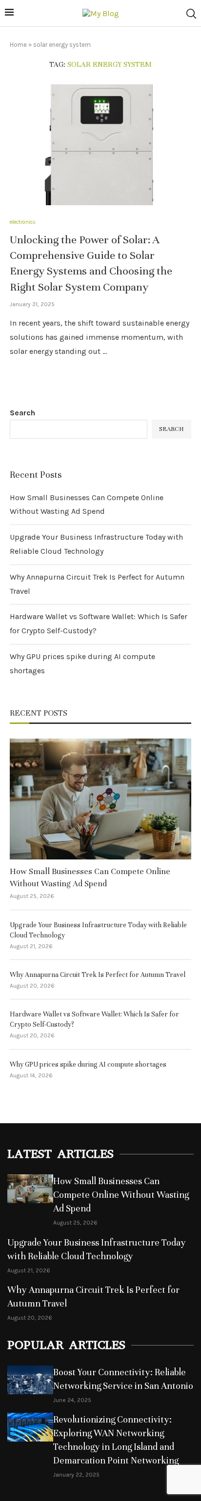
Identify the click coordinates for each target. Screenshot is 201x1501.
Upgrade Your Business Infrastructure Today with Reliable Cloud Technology (98, 930)
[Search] (191, 13)
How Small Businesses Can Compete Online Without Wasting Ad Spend (90, 877)
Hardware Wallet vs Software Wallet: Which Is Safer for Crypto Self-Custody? (94, 1019)
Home (18, 44)
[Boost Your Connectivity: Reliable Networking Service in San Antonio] (30, 1379)
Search (22, 412)
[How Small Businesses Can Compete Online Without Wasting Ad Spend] (100, 799)
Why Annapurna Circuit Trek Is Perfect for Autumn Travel (97, 975)
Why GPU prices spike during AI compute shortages (88, 1064)
